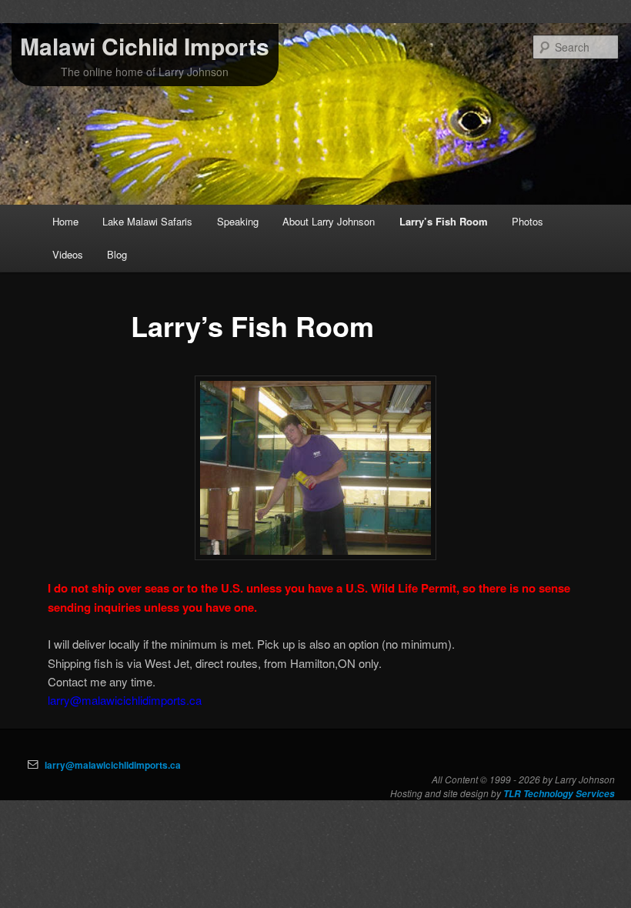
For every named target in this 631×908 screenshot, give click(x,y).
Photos (527, 221)
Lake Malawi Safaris (147, 221)
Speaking (238, 221)
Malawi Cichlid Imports (144, 45)
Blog (117, 254)
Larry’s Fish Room (443, 221)
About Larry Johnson (328, 221)
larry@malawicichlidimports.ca (113, 765)
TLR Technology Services (559, 793)
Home (65, 221)
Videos (67, 254)
